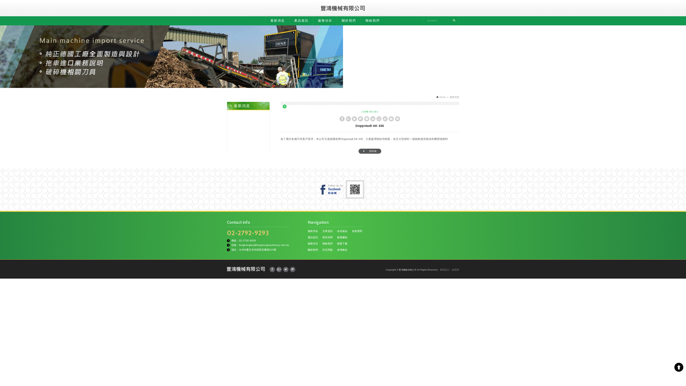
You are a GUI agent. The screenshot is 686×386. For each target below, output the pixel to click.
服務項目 (325, 20)
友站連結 (342, 231)
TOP (678, 367)
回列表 (373, 151)
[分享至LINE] (366, 119)
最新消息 (277, 20)
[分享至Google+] (348, 119)
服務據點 (342, 237)
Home (442, 97)
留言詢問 (327, 237)
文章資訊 (327, 231)
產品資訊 (301, 20)
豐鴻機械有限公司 (343, 8)
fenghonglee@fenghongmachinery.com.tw (264, 245)
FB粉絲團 (331, 189)
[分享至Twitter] (354, 119)
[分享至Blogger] (391, 119)
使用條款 (342, 249)
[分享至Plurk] (360, 119)
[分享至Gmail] (397, 119)
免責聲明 (357, 231)
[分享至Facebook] (342, 119)
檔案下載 (342, 243)
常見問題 (327, 249)
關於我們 (349, 20)
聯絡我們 (373, 20)
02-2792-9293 (248, 233)
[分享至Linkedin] (373, 119)
